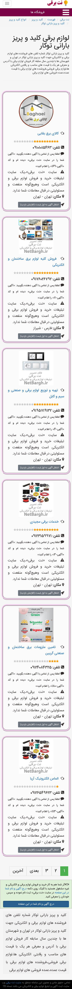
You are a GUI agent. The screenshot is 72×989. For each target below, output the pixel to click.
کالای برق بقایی (48, 133)
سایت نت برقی (13, 983)
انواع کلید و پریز (18, 19)
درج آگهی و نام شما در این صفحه (36, 904)
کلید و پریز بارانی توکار (53, 23)
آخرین (18, 870)
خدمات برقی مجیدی (44, 522)
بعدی (34, 870)
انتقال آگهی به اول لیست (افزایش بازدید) (39, 205)
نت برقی (64, 19)
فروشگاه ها (38, 12)
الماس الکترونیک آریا (44, 779)
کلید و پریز (37, 19)
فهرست (51, 19)
